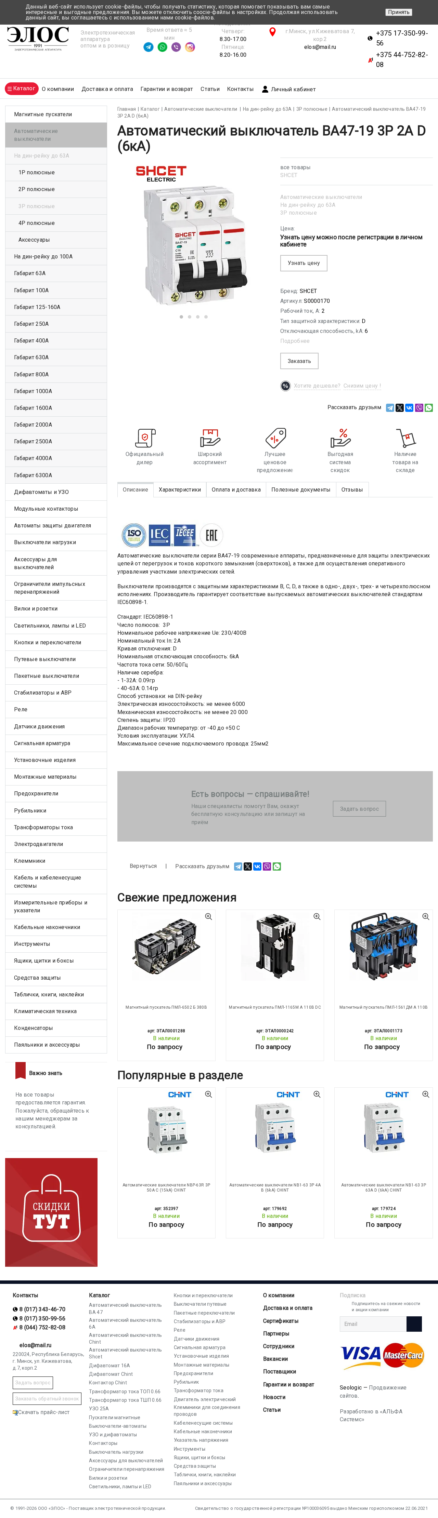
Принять (399, 12)
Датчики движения (39, 726)
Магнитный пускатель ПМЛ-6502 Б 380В (166, 1007)
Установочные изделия (45, 760)
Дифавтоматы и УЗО (41, 492)
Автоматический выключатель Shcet (125, 1353)
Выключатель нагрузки (116, 1452)
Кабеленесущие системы (203, 1423)
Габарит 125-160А (37, 307)
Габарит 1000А (33, 391)
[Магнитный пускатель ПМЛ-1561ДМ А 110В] (383, 946)
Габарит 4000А (33, 458)
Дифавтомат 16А (109, 1365)
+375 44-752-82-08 (402, 60)
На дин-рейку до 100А (43, 256)
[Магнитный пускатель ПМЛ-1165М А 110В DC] (275, 946)
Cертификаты (281, 1321)
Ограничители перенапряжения (126, 1469)
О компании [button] (58, 89)
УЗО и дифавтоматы (113, 1434)
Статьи (210, 89)
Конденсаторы (33, 1028)
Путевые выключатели (45, 659)
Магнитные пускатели (43, 114)
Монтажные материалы (45, 777)
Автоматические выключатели (321, 197)
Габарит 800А (31, 374)
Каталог (99, 1295)
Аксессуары (34, 240)
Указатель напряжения (201, 1440)
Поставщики (279, 1371)
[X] (400, 408)
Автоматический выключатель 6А (125, 1323)
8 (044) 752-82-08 (42, 1327)
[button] (181, 316)
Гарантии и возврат (167, 89)
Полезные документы (301, 489)
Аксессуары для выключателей (35, 563)
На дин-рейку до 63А (308, 205)
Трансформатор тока (198, 1390)
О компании (279, 1295)
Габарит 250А (31, 324)
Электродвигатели (38, 844)
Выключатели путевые (200, 1304)
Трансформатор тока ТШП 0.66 (125, 1400)
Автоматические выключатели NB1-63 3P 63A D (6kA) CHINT (383, 1187)
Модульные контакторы (46, 509)
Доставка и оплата (107, 89)
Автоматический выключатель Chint (125, 1338)
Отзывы (352, 489)
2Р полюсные (36, 189)
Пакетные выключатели (46, 676)
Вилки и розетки (36, 608)
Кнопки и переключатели (47, 642)
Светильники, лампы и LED (50, 625)
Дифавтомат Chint (111, 1374)
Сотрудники (279, 1346)
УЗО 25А (99, 1408)
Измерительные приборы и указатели (50, 906)
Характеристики (180, 489)
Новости (274, 1397)
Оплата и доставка (236, 489)
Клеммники (30, 861)
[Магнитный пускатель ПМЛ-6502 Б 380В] (166, 946)
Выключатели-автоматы (117, 1426)
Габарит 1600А (33, 408)
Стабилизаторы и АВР (43, 692)
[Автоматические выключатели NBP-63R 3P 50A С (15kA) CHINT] (166, 1124)
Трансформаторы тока (43, 827)
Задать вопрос (359, 809)
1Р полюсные (36, 172)
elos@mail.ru (320, 47)
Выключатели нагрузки (45, 542)
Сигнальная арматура (42, 743)
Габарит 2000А (33, 424)
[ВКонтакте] (409, 408)
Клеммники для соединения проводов (207, 1411)
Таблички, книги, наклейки (49, 994)
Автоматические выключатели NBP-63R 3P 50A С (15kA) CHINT (166, 1187)
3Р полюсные (298, 213)
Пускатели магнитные (114, 1417)
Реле (20, 709)
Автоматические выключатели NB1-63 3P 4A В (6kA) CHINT (275, 1187)
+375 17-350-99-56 (402, 38)
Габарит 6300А (33, 475)
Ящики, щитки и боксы (44, 960)
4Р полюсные (36, 223)
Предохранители (36, 793)
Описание (135, 489)
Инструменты (32, 944)
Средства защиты (37, 978)
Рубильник (186, 1382)
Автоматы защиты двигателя (52, 525)
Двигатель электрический (205, 1399)
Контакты (240, 89)
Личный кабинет (293, 89)
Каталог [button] (24, 88)
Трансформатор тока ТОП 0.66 (124, 1391)
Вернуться (142, 866)
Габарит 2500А (33, 441)
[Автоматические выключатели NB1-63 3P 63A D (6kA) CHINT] (383, 1124)
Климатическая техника (45, 1011)
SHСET (289, 175)
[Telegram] (390, 408)
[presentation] (133, 240)
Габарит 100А (31, 290)
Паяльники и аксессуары (47, 1045)
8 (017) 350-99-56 (42, 1318)
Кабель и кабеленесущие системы (47, 881)
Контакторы (103, 1443)
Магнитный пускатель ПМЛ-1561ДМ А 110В (383, 1007)
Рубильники (30, 810)
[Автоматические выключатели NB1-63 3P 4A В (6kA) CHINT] (275, 1124)
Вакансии (275, 1359)
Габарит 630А (31, 357)
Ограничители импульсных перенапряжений (49, 588)
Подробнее (295, 341)
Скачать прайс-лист (43, 1412)
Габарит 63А (30, 273)
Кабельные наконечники (47, 927)
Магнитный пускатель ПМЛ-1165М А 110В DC (275, 1007)
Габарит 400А (31, 340)
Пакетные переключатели (204, 1313)
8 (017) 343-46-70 (42, 1309)
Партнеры (276, 1333)
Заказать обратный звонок (47, 1398)
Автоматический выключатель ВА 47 (125, 1308)
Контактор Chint (108, 1382)
